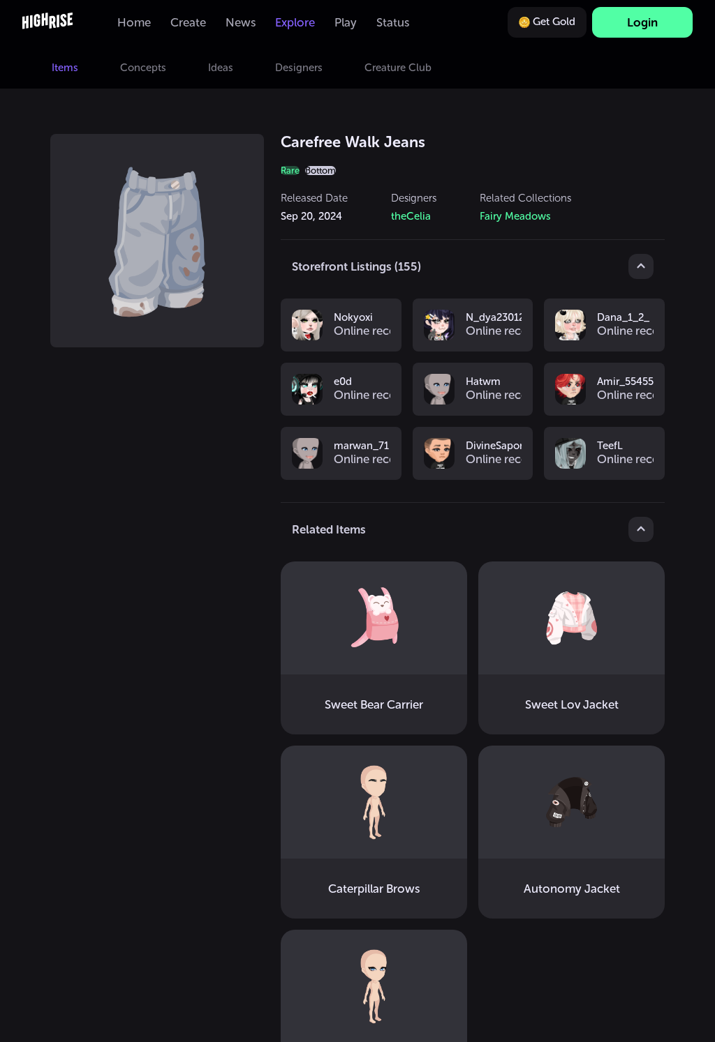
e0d (343, 382)
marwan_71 (361, 446)
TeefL (610, 446)
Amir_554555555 (625, 382)
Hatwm (483, 382)
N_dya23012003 (494, 318)
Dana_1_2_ (623, 318)
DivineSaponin (494, 446)
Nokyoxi (353, 318)
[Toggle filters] (641, 266)
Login (642, 22)
